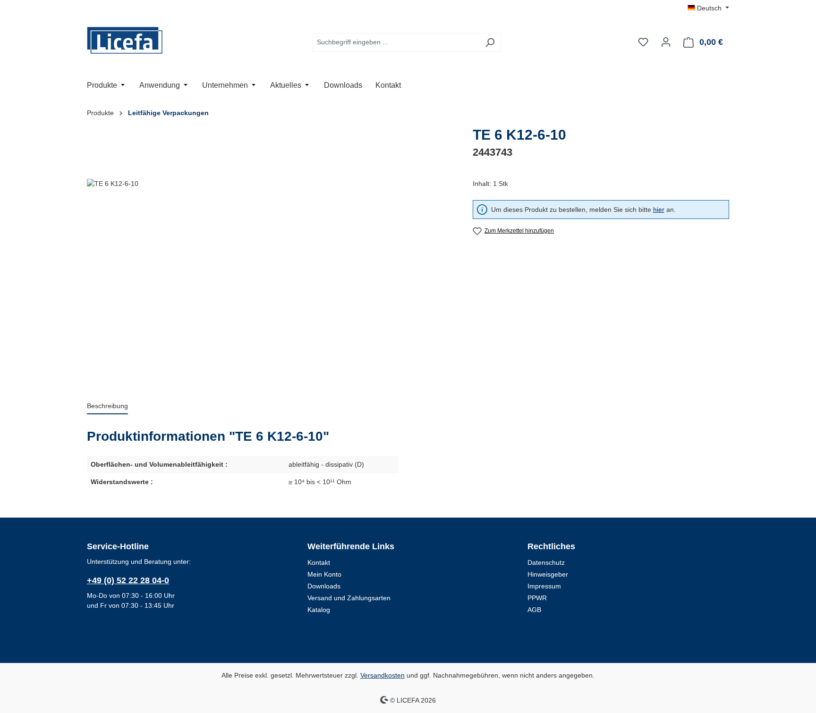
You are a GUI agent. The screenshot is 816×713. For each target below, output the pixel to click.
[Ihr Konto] (665, 42)
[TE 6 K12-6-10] (270, 280)
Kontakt (318, 562)
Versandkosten (382, 675)
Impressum (544, 586)
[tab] (107, 406)
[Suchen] (490, 42)
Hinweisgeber (547, 574)
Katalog (318, 609)
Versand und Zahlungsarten (349, 598)
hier (658, 209)
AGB (534, 609)
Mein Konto (324, 574)
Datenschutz (546, 562)
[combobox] (395, 42)
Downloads (323, 586)
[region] (270, 280)
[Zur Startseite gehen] (134, 40)
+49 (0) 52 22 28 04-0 (128, 580)
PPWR (537, 598)
